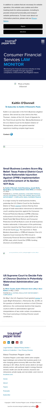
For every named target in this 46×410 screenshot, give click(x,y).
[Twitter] (13, 342)
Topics (5, 387)
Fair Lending (26, 195)
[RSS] (4, 342)
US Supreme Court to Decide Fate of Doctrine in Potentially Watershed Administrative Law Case (22, 280)
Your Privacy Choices (25, 350)
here (17, 230)
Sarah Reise (7, 190)
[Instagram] (21, 342)
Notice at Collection (10, 350)
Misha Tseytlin (10, 289)
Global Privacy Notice (21, 348)
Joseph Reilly (35, 188)
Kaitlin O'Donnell (11, 188)
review (37, 298)
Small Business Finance (32, 197)
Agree (23, 26)
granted (18, 206)
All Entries (14, 194)
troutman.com (8, 374)
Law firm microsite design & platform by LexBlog (22, 406)
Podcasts (6, 391)
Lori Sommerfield (18, 190)
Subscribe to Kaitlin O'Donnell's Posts (24, 107)
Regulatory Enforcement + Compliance (21, 196)
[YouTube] (17, 342)
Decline (23, 32)
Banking (22, 194)
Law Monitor (22, 59)
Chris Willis (30, 190)
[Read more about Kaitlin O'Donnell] (11, 134)
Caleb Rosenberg (24, 188)
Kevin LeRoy (33, 289)
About (5, 383)
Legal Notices (8, 348)
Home (5, 379)
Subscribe (6, 395)
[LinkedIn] (8, 342)
